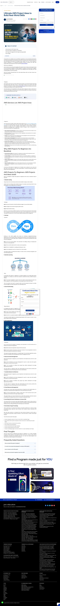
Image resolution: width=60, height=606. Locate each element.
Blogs (39, 2)
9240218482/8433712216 (20, 506)
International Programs (7, 551)
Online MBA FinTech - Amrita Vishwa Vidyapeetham (29, 516)
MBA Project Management (26, 589)
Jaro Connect (42, 589)
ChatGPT (8, 97)
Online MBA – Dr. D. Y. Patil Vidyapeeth (27, 538)
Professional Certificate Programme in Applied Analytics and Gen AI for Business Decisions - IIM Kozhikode (47, 548)
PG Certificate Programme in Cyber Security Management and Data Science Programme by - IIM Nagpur (48, 566)
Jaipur (4, 595)
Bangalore (5, 589)
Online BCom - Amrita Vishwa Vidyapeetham (10, 514)
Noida (4, 591)
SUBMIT (47, 24)
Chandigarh (5, 597)
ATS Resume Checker (7, 574)
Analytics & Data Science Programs (9, 552)
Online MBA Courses (7, 546)
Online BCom (24, 551)
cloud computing (24, 63)
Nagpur (5, 594)
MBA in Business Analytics (25, 590)
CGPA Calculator (6, 579)
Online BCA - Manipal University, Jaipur (9, 516)
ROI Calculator (6, 575)
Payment (41, 575)
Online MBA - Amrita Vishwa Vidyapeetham (28, 513)
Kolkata (5, 596)
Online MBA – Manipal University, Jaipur (27, 535)
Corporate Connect (30, 2)
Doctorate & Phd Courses (7, 545)
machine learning (22, 86)
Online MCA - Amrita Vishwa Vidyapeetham (28, 514)
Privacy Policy (42, 579)
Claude (21, 97)
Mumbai (5, 584)
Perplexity (14, 97)
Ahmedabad (5, 593)
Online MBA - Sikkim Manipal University (27, 537)
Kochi (4, 599)
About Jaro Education (43, 574)
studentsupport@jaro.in (50, 499)
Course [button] (11, 2)
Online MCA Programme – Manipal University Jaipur (29, 536)
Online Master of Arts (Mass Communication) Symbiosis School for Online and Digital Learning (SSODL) (29, 529)
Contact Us (36, 2)
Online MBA (23, 545)
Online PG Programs (7, 547)
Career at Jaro (24, 575)
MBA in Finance (24, 584)
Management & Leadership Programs (9, 553)
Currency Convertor (7, 580)
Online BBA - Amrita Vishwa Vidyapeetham (10, 512)
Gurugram (5, 590)
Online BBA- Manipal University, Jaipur (9, 515)
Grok (26, 97)
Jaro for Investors (48, 2)
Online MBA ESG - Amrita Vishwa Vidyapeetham (29, 515)
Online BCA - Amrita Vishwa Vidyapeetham (10, 513)
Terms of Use (42, 580)
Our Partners (23, 574)
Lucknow (5, 598)
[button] (53, 2)
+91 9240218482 (39, 499)
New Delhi (5, 592)
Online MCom (24, 546)
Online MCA (23, 547)
